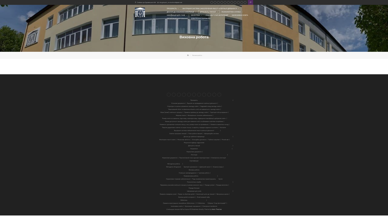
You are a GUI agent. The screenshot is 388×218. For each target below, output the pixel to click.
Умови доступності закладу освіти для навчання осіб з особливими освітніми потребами (194, 121)
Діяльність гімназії (221, 2)
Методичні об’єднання (173, 167)
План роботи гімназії (195, 134)
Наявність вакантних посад (219, 124)
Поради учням (209, 185)
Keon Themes (217, 209)
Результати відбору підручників (194, 143)
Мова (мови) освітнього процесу (171, 112)
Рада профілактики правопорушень (204, 179)
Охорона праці (218, 167)
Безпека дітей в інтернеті (186, 197)
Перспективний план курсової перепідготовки (194, 158)
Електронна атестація (218, 158)
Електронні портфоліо (245, 2)
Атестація (194, 155)
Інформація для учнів (228, 2)
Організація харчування (241, 2)
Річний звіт (225, 140)
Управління (194, 149)
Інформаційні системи (211, 134)
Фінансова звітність (183, 140)
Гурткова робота (204, 173)
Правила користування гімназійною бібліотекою (179, 203)
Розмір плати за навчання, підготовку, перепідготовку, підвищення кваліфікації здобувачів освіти (194, 118)
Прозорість (211, 2)
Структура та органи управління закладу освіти (182, 106)
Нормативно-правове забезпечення (178, 179)
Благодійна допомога (199, 140)
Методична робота (173, 164)
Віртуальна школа (222, 194)
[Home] (188, 55)
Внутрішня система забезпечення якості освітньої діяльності (215, 2)
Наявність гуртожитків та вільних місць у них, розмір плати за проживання (184, 124)
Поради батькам (194, 188)
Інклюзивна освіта (238, 2)
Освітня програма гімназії (177, 134)
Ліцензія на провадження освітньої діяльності (202, 103)
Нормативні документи (194, 152)
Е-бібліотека (201, 203)
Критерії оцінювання (190, 167)
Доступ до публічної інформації (218, 2)
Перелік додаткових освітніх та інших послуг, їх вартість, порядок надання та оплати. (190, 127)
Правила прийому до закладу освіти (196, 112)
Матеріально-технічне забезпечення (200, 115)
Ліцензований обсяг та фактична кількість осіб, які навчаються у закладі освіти (194, 109)
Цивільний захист (205, 167)
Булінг (221, 179)
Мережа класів (181, 115)
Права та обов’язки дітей (186, 194)
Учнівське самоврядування (188, 173)
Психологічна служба (225, 2)
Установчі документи (178, 103)
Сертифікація (194, 161)
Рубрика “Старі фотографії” (235, 2)
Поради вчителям (222, 185)
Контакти (223, 127)
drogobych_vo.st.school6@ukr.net (170, 2)
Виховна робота (194, 170)
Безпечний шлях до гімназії (205, 194)
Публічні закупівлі (214, 140)
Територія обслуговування (219, 112)
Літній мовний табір (203, 197)
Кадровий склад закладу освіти (210, 106)
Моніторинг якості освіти (167, 140)
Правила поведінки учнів (168, 194)
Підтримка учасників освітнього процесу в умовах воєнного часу (181, 185)
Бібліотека (231, 2)
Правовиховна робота (191, 176)
